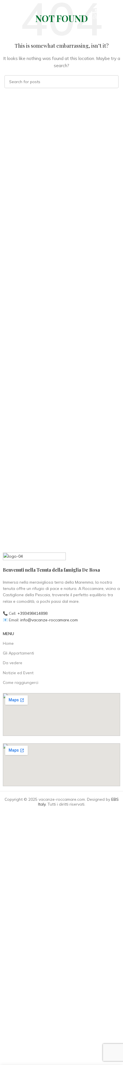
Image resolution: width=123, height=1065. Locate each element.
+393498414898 (32, 613)
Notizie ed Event (18, 672)
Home (8, 643)
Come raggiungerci (20, 682)
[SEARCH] (112, 81)
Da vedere (12, 662)
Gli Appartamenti (18, 653)
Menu (8, 633)
